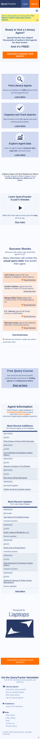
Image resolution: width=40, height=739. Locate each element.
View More (20, 591)
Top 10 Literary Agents (14, 698)
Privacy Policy (11, 726)
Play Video (20, 222)
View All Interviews (20, 335)
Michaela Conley (11, 323)
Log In (25, 4)
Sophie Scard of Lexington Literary (17, 489)
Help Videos (11, 718)
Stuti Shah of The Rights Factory (16, 517)
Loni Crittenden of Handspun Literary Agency (18, 454)
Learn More (20, 97)
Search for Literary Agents (16, 689)
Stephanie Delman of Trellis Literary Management (18, 581)
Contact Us (10, 723)
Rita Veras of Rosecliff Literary (15, 478)
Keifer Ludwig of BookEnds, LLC (16, 532)
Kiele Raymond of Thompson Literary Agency (18, 564)
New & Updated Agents (15, 692)
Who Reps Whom (13, 695)
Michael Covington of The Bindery (17, 466)
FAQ (7, 721)
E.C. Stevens (9, 311)
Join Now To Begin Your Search (20, 55)
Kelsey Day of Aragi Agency (14, 548)
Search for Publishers (14, 706)
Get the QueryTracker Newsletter (20, 677)
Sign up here (20, 385)
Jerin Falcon (9, 275)
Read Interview (30, 280)
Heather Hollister (11, 286)
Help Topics (10, 715)
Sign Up (34, 4)
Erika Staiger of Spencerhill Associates (19, 441)
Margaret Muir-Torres (13, 298)
